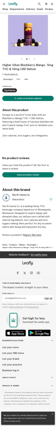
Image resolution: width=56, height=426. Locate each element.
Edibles (22, 245)
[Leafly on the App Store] (15, 333)
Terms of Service (16, 307)
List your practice (12, 364)
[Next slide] (34, 59)
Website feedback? (28, 254)
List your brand (10, 359)
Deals (40, 9)
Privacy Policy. (33, 307)
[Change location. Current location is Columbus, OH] (46, 4)
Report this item (32, 235)
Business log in (10, 370)
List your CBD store (13, 353)
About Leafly (9, 378)
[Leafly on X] (24, 273)
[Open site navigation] (4, 4)
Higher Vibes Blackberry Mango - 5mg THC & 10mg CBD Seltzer (29, 247)
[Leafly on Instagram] (31, 273)
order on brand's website (29, 98)
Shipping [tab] (11, 90)
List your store (10, 347)
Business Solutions (12, 341)
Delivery (30, 9)
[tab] (26, 59)
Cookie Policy (30, 418)
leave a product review (28, 175)
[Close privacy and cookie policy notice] (52, 414)
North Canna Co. (11, 74)
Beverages (31, 245)
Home (4, 245)
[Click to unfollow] (51, 199)
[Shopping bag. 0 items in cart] (52, 4)
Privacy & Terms (10, 386)
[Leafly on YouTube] (38, 273)
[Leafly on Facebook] (17, 272)
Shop (5, 9)
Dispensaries (17, 9)
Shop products (18, 199)
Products (13, 245)
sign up (48, 298)
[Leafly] (13, 4)
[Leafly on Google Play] (39, 333)
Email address (8, 293)
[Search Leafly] (39, 4)
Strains (49, 9)
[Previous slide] (21, 59)
